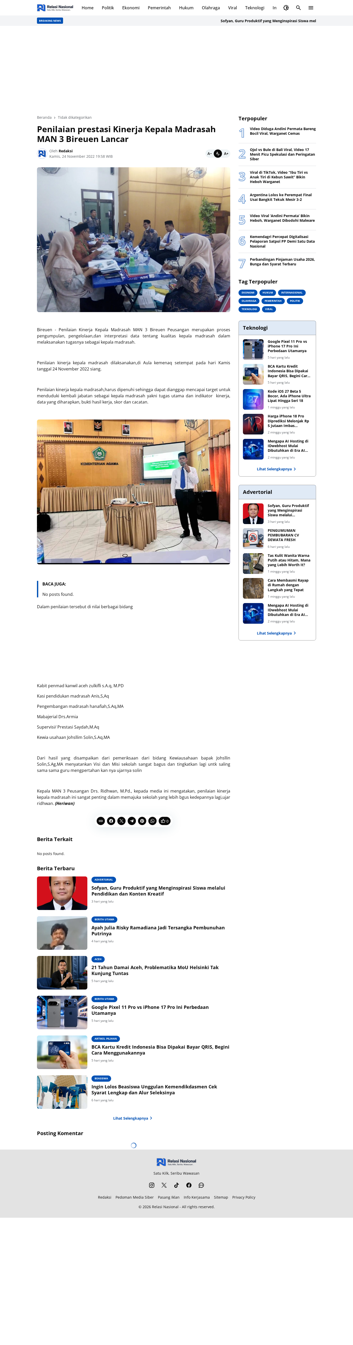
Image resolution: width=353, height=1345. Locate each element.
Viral (232, 8)
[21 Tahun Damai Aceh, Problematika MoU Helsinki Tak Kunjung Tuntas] (62, 973)
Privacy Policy (243, 1197)
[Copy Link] (101, 821)
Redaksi (104, 1197)
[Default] (218, 153)
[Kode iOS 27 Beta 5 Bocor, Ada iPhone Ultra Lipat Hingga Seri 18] (253, 399)
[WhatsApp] (152, 821)
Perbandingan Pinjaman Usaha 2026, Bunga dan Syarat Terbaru (282, 261)
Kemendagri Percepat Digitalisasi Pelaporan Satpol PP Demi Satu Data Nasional (282, 241)
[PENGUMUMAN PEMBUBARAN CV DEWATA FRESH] (253, 538)
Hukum (186, 8)
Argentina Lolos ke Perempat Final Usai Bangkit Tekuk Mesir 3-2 (281, 197)
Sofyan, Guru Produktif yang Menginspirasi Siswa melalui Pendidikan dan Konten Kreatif (158, 891)
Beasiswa (101, 1078)
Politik (108, 8)
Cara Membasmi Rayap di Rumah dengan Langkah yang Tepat (288, 585)
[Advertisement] (176, 70)
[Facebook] (111, 821)
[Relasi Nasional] (177, 1162)
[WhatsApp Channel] (201, 1185)
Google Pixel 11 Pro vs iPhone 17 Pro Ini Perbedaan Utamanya (150, 1010)
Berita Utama (104, 919)
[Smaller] (209, 153)
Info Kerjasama (197, 1197)
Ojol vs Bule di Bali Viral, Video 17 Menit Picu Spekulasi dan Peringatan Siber (282, 154)
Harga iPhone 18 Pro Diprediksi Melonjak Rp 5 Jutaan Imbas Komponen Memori (288, 421)
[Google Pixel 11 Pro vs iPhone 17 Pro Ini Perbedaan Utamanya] (62, 1012)
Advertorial (104, 879)
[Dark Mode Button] (286, 8)
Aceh (98, 959)
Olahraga (211, 8)
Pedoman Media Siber (135, 1197)
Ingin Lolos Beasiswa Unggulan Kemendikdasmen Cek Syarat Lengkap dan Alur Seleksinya (154, 1090)
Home (88, 8)
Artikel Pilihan (106, 1038)
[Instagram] (152, 1185)
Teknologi (254, 8)
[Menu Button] (311, 8)
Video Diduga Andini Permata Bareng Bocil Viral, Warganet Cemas (283, 131)
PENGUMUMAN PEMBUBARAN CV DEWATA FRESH (283, 535)
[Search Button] (298, 8)
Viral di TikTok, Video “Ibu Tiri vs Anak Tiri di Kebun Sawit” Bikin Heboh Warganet (279, 177)
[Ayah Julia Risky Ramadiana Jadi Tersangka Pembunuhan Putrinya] (62, 933)
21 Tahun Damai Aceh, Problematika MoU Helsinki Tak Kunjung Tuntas (155, 970)
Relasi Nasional (165, 1206)
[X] (121, 821)
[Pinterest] (142, 821)
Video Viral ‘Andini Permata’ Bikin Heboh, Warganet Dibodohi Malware (282, 218)
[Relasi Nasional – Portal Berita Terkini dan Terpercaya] (55, 8)
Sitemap (221, 1197)
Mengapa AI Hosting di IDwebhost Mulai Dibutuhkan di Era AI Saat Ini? (288, 446)
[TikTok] (176, 1185)
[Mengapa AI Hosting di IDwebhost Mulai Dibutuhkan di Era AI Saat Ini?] (253, 449)
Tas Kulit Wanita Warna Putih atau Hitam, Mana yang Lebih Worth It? (289, 560)
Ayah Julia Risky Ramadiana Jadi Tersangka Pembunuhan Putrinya (158, 931)
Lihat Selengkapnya (130, 1118)
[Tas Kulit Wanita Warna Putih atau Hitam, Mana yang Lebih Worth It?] (253, 563)
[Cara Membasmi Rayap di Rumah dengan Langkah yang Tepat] (253, 588)
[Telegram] (132, 821)
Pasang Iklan (169, 1197)
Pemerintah (159, 8)
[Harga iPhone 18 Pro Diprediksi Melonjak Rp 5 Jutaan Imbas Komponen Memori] (253, 424)
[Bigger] (226, 153)
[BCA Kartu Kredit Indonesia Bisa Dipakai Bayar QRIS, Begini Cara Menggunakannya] (62, 1052)
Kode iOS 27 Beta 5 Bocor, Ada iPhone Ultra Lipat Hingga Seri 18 (289, 396)
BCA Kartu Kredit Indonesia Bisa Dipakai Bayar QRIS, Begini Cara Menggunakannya (160, 1050)
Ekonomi (131, 8)
